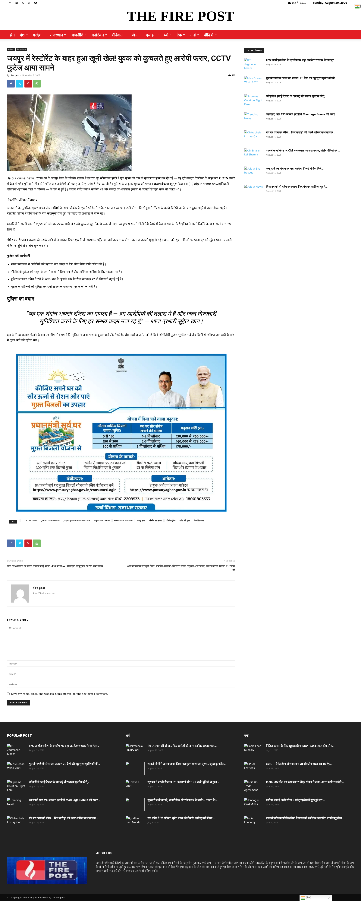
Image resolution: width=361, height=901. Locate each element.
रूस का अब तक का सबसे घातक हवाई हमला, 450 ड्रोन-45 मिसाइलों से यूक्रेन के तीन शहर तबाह (55, 566)
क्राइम (150, 34)
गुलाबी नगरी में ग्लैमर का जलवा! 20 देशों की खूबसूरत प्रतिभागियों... (301, 78)
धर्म (166, 34)
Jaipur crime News (51, 520)
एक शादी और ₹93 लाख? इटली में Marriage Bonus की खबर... (301, 114)
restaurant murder (123, 520)
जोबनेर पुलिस (170, 520)
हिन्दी (308, 897)
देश (22, 34)
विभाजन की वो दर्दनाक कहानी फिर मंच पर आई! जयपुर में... (297, 186)
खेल (134, 34)
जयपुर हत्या (141, 520)
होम (12, 34)
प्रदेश (37, 34)
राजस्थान (56, 34)
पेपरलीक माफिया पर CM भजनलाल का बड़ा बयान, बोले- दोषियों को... (303, 150)
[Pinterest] (28, 84)
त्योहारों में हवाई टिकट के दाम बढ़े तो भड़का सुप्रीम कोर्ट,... (296, 96)
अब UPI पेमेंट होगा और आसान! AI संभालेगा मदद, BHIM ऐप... (299, 764)
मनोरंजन (98, 34)
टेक (179, 34)
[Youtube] (35, 2)
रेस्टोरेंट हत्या (199, 520)
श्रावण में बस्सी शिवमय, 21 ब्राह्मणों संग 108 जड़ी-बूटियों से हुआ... (183, 782)
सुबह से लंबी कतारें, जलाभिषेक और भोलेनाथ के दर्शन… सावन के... (183, 800)
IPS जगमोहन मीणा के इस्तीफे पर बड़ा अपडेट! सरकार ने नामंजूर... (301, 60)
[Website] (29, 2)
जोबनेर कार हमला (155, 520)
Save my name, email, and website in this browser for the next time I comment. (59, 693)
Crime (11, 49)
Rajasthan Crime (102, 520)
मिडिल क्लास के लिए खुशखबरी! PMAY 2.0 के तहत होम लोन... (300, 746)
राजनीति (77, 34)
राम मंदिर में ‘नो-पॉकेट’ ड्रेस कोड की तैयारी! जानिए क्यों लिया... (181, 818)
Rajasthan (21, 49)
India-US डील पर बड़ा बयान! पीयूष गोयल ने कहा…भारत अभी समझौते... (305, 782)
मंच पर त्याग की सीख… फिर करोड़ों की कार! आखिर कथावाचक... (300, 132)
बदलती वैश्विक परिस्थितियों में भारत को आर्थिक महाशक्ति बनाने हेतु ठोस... (305, 818)
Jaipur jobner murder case (77, 520)
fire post (15, 75)
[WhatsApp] (37, 84)
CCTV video (31, 520)
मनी (193, 34)
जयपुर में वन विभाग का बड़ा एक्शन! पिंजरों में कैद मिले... (295, 168)
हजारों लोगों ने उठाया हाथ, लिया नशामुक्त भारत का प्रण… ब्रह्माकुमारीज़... (187, 764)
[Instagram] (16, 2)
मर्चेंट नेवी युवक (185, 520)
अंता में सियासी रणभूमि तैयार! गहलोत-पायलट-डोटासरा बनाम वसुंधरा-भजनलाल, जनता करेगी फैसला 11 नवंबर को (181, 568)
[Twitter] (23, 2)
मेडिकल (117, 34)
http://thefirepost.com (44, 593)
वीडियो (209, 34)
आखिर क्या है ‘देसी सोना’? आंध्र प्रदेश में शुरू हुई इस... (295, 800)
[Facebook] (10, 2)
